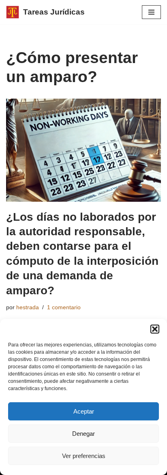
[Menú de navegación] (151, 12)
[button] (155, 329)
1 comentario (64, 307)
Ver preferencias (83, 455)
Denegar (83, 433)
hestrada (27, 307)
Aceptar (83, 411)
